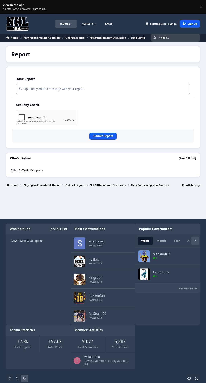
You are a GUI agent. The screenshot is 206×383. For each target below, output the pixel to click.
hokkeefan (97, 295)
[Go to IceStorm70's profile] (79, 316)
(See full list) (187, 158)
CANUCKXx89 (19, 170)
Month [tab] (161, 241)
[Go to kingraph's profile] (79, 279)
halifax (94, 259)
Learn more (7, 7)
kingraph (95, 277)
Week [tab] (145, 241)
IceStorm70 (97, 313)
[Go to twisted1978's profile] (77, 360)
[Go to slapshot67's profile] (144, 256)
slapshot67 (161, 254)
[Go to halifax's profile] (79, 261)
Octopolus (37, 170)
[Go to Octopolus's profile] (144, 274)
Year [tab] (177, 241)
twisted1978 (91, 357)
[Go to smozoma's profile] (79, 243)
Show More (186, 288)
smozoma (96, 241)
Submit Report (103, 136)
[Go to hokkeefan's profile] (79, 298)
